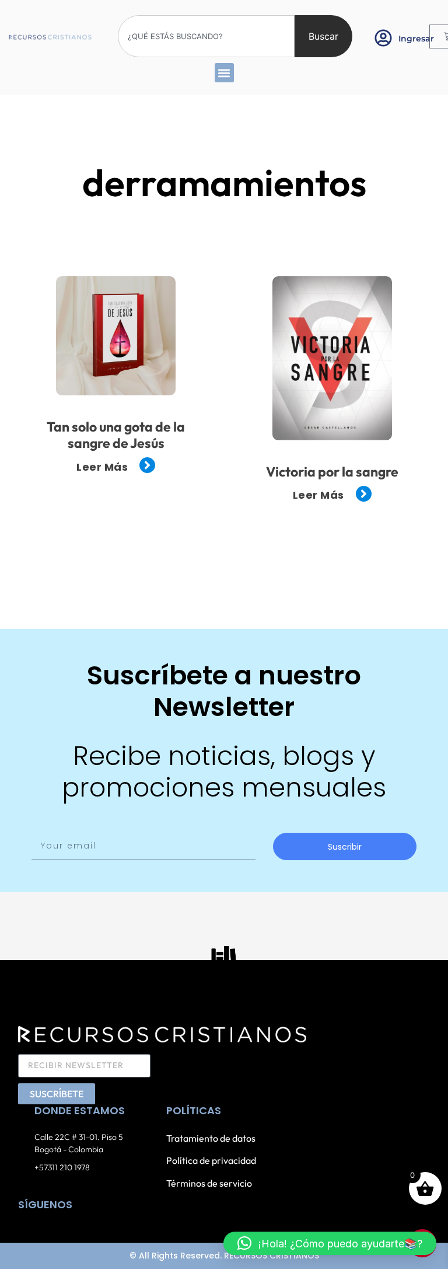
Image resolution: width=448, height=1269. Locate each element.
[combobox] (206, 36)
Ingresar (416, 38)
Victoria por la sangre (332, 471)
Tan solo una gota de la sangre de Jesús (116, 434)
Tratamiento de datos (211, 1138)
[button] (224, 72)
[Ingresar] (383, 38)
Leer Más (102, 467)
